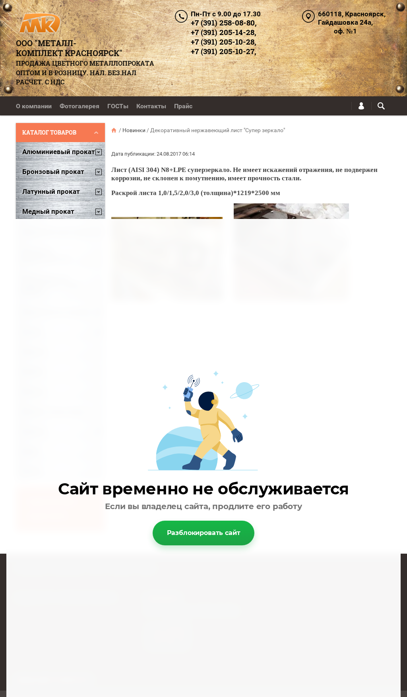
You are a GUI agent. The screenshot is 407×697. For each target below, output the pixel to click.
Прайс (183, 106)
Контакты (151, 106)
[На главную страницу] (39, 24)
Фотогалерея (79, 106)
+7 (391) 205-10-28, (223, 42)
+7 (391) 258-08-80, (224, 22)
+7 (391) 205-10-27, (223, 51)
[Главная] (114, 130)
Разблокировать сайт (203, 533)
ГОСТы (117, 106)
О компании (34, 106)
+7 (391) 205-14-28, (223, 32)
